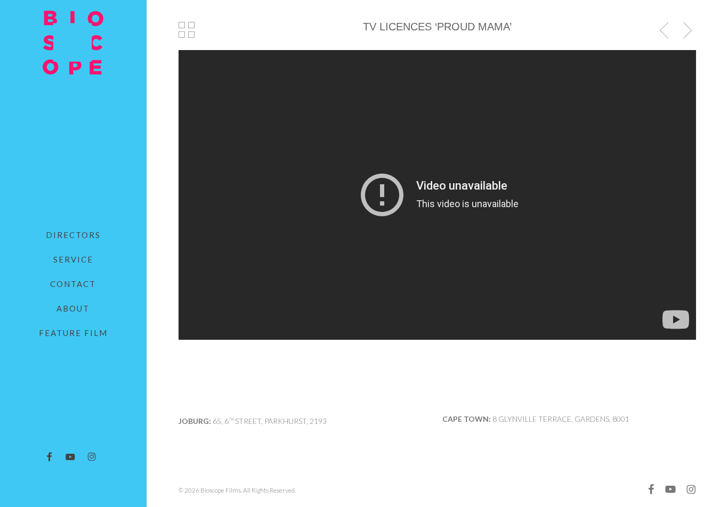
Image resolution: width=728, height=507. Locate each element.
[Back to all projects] (187, 30)
